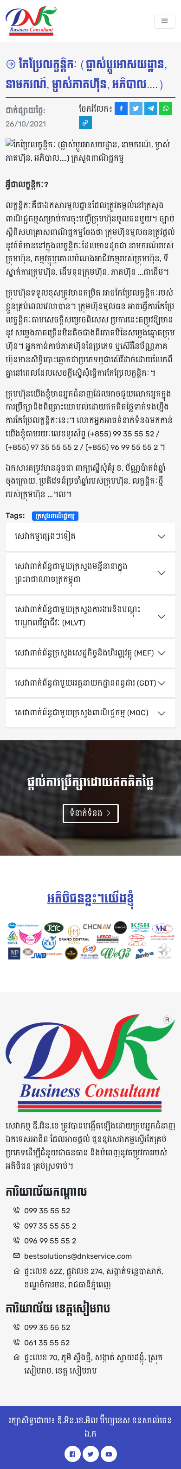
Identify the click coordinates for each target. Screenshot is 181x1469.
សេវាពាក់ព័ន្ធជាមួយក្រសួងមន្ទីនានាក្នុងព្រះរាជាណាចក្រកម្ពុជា (71, 573)
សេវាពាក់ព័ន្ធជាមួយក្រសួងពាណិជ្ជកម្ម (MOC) (81, 712)
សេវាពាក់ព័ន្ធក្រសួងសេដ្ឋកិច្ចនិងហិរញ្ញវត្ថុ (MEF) (84, 653)
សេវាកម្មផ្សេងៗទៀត (45, 536)
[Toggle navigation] (164, 21)
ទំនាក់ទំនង (87, 813)
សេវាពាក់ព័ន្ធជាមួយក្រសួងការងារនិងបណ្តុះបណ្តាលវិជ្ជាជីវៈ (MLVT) (78, 616)
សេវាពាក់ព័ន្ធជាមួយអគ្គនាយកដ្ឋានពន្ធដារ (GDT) (85, 683)
